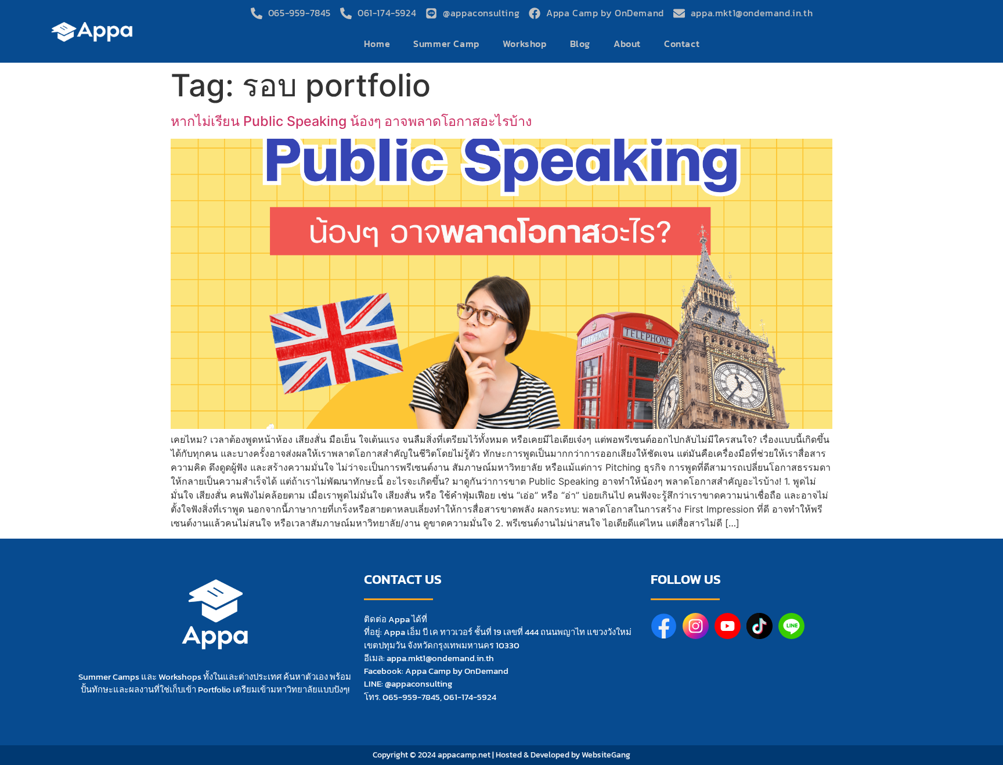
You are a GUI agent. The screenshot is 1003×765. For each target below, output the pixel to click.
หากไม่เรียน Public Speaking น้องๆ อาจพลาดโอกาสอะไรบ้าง (351, 121)
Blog (580, 43)
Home (377, 43)
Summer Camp (446, 43)
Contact (681, 43)
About (627, 43)
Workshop (525, 43)
